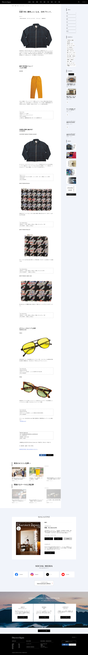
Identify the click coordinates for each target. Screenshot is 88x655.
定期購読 (67, 538)
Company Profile (30, 646)
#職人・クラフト (69, 52)
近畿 (12, 646)
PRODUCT (13, 502)
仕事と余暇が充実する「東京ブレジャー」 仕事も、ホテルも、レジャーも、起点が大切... (54, 479)
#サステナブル (72, 50)
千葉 (67, 25)
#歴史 (68, 50)
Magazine (28, 641)
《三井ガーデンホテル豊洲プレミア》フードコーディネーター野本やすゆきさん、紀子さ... (19, 479)
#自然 (68, 61)
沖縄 (12, 648)
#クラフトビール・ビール (70, 57)
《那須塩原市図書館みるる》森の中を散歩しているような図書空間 (71, 97)
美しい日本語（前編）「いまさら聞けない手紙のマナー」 (36, 500)
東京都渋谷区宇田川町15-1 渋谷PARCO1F (30, 434)
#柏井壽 (68, 59)
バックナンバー (28, 643)
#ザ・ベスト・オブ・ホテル (71, 45)
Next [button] (75, 74)
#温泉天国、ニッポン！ (70, 43)
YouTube (67, 574)
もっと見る (49, 538)
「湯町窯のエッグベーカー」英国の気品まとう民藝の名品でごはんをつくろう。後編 (53, 500)
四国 (12, 647)
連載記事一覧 (71, 194)
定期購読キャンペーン (69, 641)
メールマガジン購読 (44, 630)
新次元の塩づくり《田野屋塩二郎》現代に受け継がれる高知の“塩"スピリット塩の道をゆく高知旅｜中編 (71, 134)
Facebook (21, 574)
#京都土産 (71, 59)
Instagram (36, 574)
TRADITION (31, 480)
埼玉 (67, 22)
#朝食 (70, 61)
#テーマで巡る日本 (69, 47)
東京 (67, 28)
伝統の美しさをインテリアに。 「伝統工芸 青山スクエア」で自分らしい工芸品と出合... (19, 500)
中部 (19, 645)
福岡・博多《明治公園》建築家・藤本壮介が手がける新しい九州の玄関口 (71, 84)
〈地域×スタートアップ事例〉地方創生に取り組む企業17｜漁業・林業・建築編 (71, 109)
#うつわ (74, 52)
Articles (14, 641)
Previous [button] (67, 74)
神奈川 (67, 31)
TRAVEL (48, 480)
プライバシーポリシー (44, 647)
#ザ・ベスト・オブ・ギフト (71, 63)
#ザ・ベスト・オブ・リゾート (71, 54)
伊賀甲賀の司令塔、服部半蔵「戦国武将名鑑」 (36, 478)
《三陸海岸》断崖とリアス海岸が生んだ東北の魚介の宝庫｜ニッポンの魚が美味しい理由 (71, 122)
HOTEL (13, 480)
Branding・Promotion (46, 641)
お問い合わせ (43, 646)
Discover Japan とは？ (44, 643)
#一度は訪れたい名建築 (70, 40)
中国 (19, 646)
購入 (58, 538)
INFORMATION (69, 111)
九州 (19, 647)
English (73, 637)
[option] (36, 473)
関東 (12, 645)
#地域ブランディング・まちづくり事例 (71, 65)
